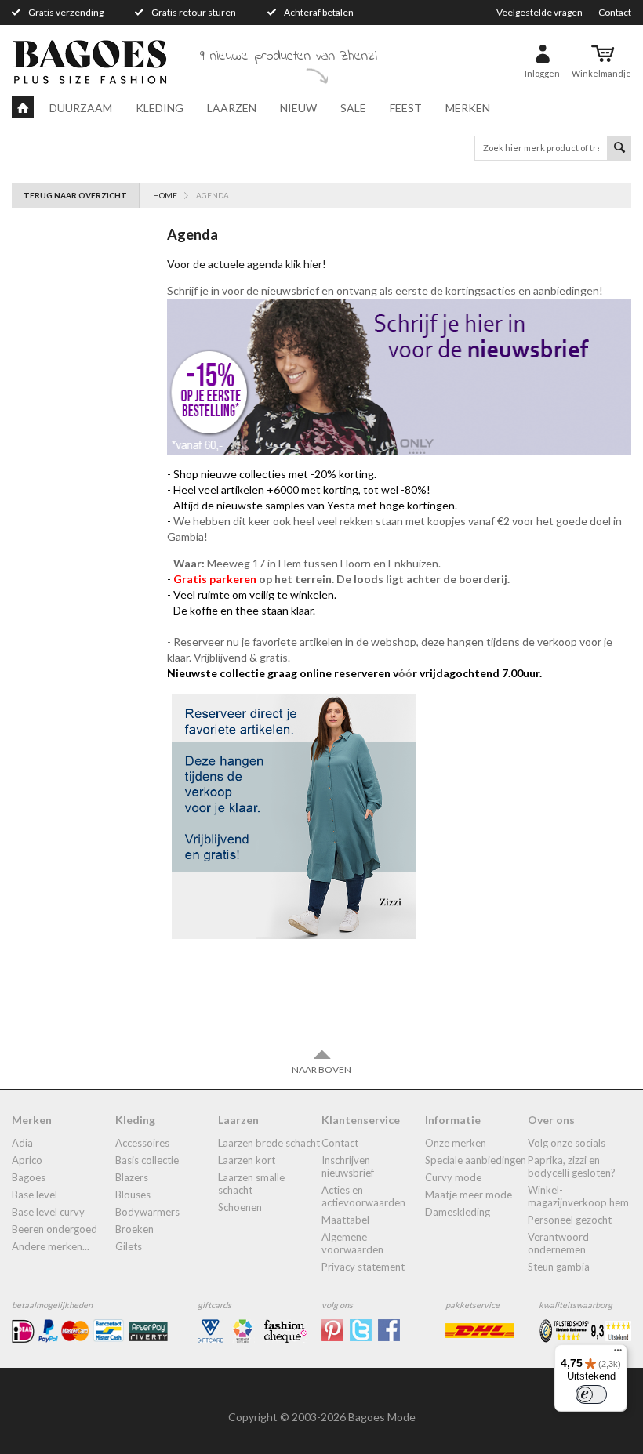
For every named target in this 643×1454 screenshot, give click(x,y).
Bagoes (28, 1177)
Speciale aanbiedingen (475, 1160)
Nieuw (298, 107)
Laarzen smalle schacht (251, 1183)
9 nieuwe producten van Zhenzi (288, 56)
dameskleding (457, 1212)
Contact (614, 12)
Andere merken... (50, 1246)
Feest (406, 107)
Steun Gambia (559, 1266)
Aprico (27, 1160)
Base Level (34, 1194)
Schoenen (240, 1207)
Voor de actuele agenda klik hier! (248, 263)
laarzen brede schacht (269, 1143)
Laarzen (231, 107)
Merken (467, 107)
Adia (22, 1143)
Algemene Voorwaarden (352, 1243)
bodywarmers (147, 1212)
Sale (353, 107)
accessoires (142, 1143)
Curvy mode (453, 1177)
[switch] (591, 1394)
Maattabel (345, 1219)
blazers (131, 1177)
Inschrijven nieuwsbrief (348, 1166)
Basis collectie (147, 1160)
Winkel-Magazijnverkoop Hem (578, 1196)
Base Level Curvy (48, 1212)
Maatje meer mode (468, 1194)
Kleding (159, 107)
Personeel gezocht (570, 1219)
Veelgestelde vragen (539, 12)
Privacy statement (363, 1266)
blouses (133, 1194)
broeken (134, 1229)
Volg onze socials (566, 1143)
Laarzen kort (246, 1160)
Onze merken (455, 1143)
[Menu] (617, 1353)
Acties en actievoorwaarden (363, 1196)
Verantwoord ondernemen (558, 1243)
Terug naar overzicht (75, 195)
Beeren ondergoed (54, 1229)
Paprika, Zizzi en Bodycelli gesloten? (572, 1166)
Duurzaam (80, 107)
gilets (128, 1246)
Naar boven (321, 1069)
